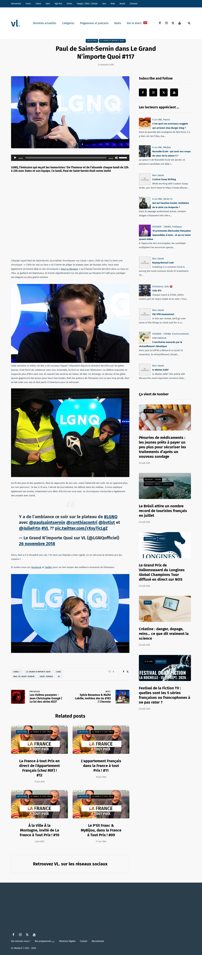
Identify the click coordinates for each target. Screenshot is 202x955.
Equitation (150, 539)
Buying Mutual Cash (163, 262)
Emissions (92, 41)
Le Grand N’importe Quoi (112, 41)
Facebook (36, 567)
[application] (70, 158)
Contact (83, 941)
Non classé (158, 175)
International (16, 4)
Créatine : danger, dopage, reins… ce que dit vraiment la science (164, 634)
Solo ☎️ (168, 286)
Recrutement (98, 941)
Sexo (104, 4)
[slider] (123, 157)
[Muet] (116, 157)
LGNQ (58, 672)
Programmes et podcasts (94, 23)
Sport (48, 4)
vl (59, 677)
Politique (177, 226)
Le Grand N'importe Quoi (38, 672)
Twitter (48, 567)
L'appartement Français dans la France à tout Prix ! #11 (101, 766)
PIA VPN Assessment (163, 314)
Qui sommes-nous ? (20, 941)
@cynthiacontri (81, 522)
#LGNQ (110, 516)
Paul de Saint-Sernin (24, 677)
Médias (167, 147)
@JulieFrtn (29, 528)
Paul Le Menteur (69, 269)
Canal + (17, 672)
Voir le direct (136, 23)
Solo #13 (156, 290)
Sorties (69, 4)
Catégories (68, 23)
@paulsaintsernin (47, 522)
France (28, 4)
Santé (159, 411)
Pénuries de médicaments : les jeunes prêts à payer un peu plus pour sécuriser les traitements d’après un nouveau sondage (162, 447)
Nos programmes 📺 (45, 941)
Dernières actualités (44, 23)
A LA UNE (157, 119)
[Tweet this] (127, 671)
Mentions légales (67, 941)
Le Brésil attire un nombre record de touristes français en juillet (163, 511)
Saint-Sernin (46, 677)
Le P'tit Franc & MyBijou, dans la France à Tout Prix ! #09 (101, 830)
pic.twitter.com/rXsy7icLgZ (81, 528)
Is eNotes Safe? (160, 369)
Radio (117, 23)
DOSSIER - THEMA (161, 226)
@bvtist (106, 522)
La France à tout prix (40, 732)
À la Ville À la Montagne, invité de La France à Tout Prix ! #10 (39, 830)
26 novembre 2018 (37, 543)
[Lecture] (15, 157)
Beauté (122, 4)
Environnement (180, 333)
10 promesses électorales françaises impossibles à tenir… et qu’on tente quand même (165, 235)
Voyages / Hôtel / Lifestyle (87, 4)
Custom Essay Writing (164, 179)
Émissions (133, 4)
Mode (113, 4)
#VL (45, 528)
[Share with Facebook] (123, 671)
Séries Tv (167, 198)
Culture (38, 4)
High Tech (58, 4)
